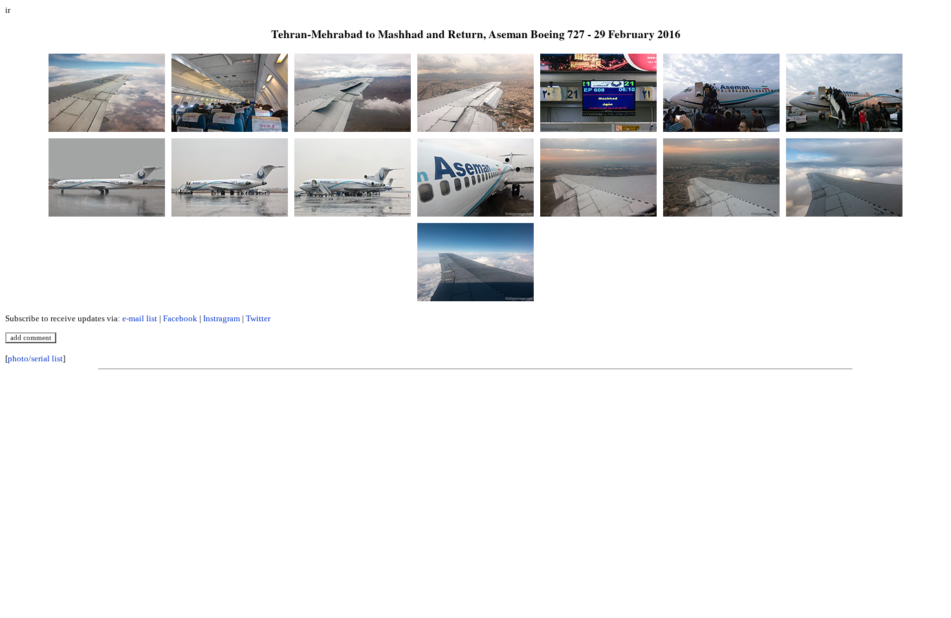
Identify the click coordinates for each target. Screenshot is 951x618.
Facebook (180, 318)
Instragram (221, 318)
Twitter (258, 318)
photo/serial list (35, 358)
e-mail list (139, 318)
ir (7, 10)
